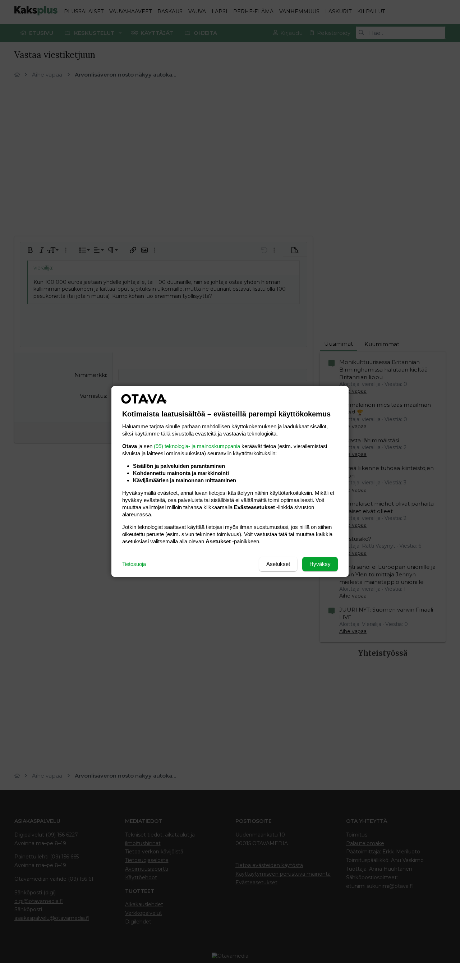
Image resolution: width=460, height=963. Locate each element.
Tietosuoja (134, 564)
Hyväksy (320, 564)
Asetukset (278, 564)
